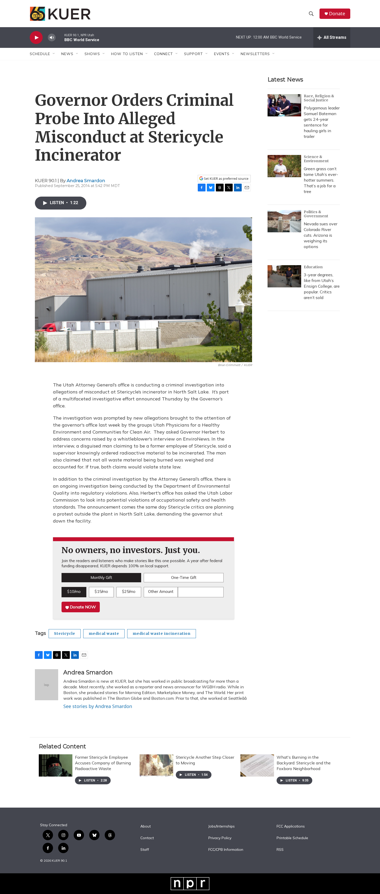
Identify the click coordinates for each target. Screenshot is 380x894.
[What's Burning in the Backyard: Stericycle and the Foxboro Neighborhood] (257, 765)
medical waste (104, 633)
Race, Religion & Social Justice (319, 98)
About (145, 826)
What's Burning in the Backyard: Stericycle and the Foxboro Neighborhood (304, 763)
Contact (147, 838)
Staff (144, 850)
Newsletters (255, 53)
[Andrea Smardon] (46, 684)
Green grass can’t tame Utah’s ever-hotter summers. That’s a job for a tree (321, 180)
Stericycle (64, 633)
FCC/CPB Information (225, 850)
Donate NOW (82, 606)
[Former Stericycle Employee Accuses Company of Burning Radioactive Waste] (55, 765)
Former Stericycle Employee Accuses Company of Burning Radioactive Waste (103, 763)
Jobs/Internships (221, 826)
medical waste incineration (162, 633)
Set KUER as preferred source (225, 178)
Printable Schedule (292, 838)
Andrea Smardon (86, 180)
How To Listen (127, 53)
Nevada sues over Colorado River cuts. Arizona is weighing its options (320, 235)
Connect (163, 53)
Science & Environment (316, 158)
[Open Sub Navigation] (54, 54)
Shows (92, 53)
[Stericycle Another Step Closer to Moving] (156, 765)
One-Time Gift (183, 577)
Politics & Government (316, 214)
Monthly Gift (101, 577)
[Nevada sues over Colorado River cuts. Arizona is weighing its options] (284, 221)
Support (193, 53)
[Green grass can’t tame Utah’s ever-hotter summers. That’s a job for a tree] (284, 166)
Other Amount (160, 591)
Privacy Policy (219, 838)
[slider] (60, 37)
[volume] (51, 37)
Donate (337, 13)
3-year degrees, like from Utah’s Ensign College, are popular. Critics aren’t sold (322, 286)
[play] (36, 38)
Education (313, 267)
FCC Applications (291, 826)
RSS (280, 850)
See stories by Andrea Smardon (97, 706)
